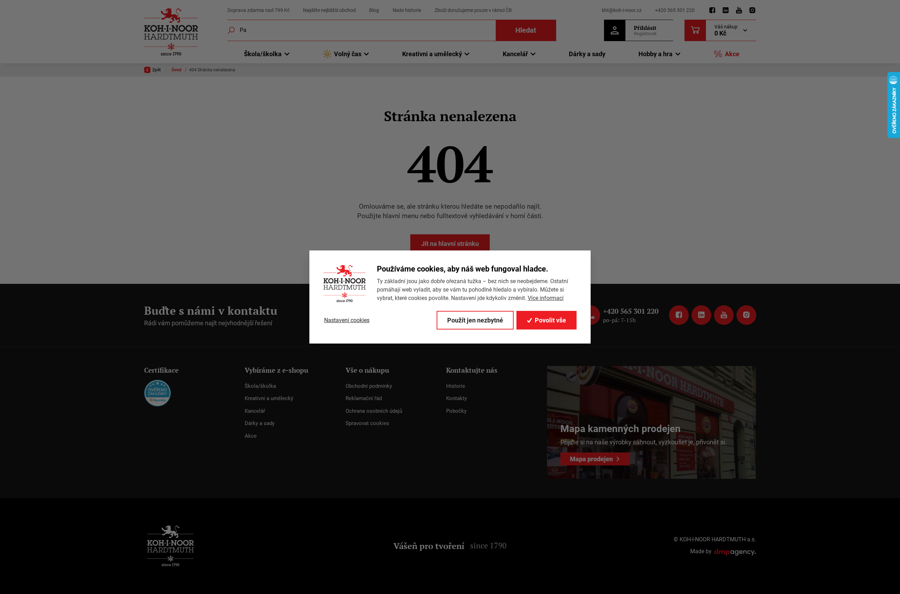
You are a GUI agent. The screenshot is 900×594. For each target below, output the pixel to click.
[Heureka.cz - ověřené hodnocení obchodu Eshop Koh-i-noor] (157, 393)
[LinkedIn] (725, 10)
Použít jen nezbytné (475, 320)
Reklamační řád (364, 398)
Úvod (177, 69)
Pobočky (456, 411)
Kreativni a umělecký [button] (432, 54)
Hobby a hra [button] (655, 54)
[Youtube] (739, 10)
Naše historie (407, 10)
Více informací (546, 298)
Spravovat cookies (367, 423)
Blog (374, 10)
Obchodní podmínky (369, 386)
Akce (732, 54)
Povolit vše (550, 320)
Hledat (525, 30)
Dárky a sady (587, 54)
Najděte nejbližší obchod (329, 10)
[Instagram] (752, 10)
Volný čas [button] (347, 54)
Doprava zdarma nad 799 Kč (258, 10)
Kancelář (255, 411)
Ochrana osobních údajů (374, 411)
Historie (455, 386)
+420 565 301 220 (675, 10)
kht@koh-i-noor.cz (622, 10)
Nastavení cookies (346, 320)
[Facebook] (712, 10)
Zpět (156, 69)
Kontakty (456, 398)
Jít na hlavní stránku (450, 243)
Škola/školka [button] (263, 54)
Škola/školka (260, 386)
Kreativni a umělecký (269, 398)
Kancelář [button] (515, 54)
